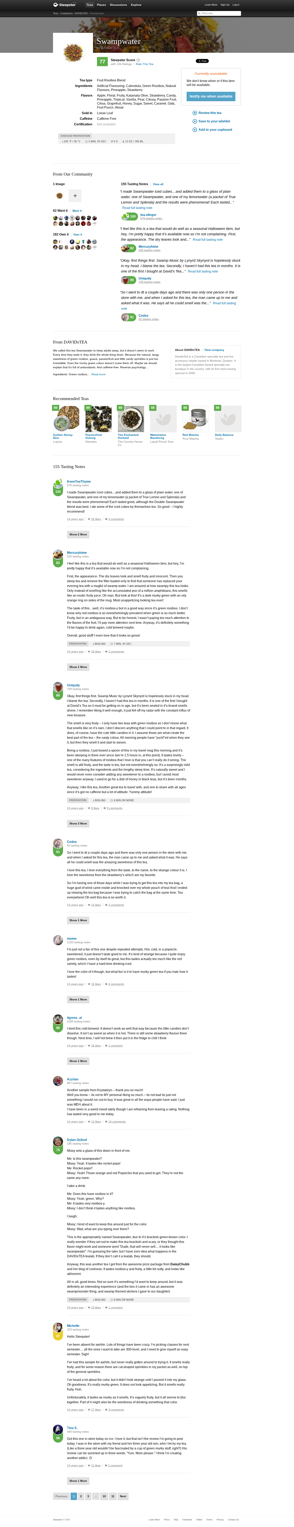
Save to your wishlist (214, 121)
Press (167, 1519)
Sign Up (225, 4)
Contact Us (233, 1519)
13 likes (96, 904)
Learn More (211, 4)
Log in (236, 4)
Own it (77, 234)
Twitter (199, 1519)
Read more (98, 374)
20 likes (96, 651)
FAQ (176, 1519)
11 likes (96, 1465)
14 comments (117, 1121)
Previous (61, 1496)
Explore (136, 4)
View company (214, 349)
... (96, 1496)
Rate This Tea (144, 64)
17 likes (96, 1409)
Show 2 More (78, 534)
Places (101, 4)
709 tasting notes (149, 281)
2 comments (116, 651)
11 (112, 1496)
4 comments (116, 984)
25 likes (96, 519)
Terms (209, 1519)
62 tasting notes (149, 319)
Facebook (187, 1519)
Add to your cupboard (215, 129)
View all (158, 184)
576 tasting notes (151, 218)
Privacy (220, 1519)
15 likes (96, 984)
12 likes (96, 1121)
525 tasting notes (149, 250)
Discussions (118, 4)
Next (123, 1496)
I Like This (89, 519)
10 (104, 1496)
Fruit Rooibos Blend (111, 80)
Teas (90, 4)
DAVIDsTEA (81, 13)
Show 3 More (78, 823)
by (108, 48)
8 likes (95, 808)
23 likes (96, 1307)
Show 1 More (78, 667)
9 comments (114, 808)
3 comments (116, 519)
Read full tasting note (137, 208)
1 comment (115, 1045)
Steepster (67, 5)
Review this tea (210, 113)
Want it (77, 210)
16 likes (96, 1045)
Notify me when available (211, 96)
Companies (66, 13)
